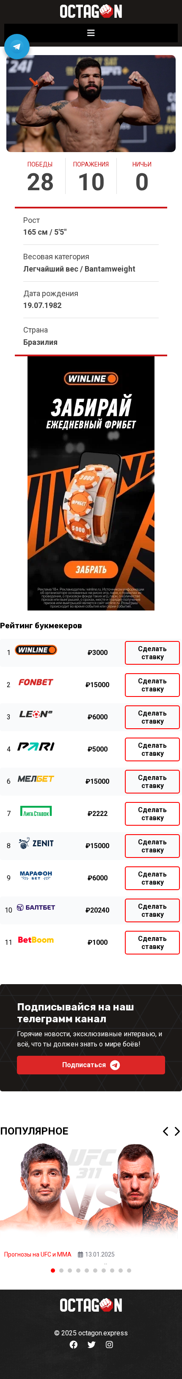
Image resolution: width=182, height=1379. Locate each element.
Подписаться (84, 1065)
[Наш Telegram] (17, 46)
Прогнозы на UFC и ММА (38, 1254)
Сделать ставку (152, 653)
